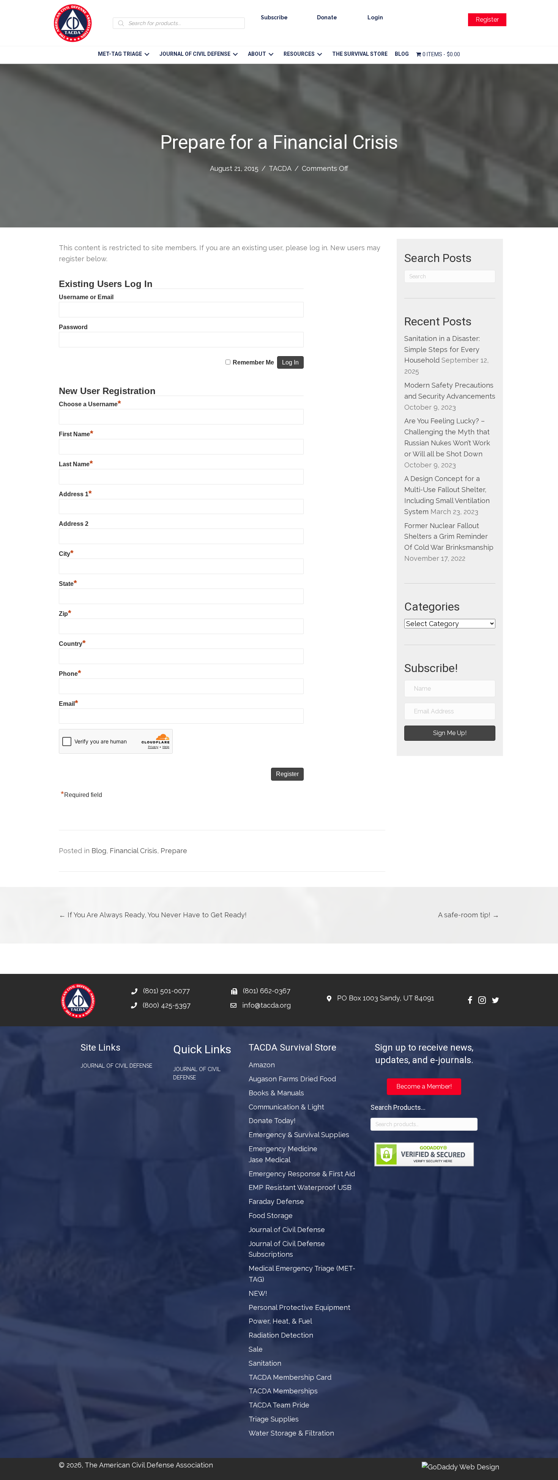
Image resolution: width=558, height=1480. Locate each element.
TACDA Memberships (283, 1391)
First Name (76, 434)
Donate (327, 17)
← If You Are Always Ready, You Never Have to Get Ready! (153, 915)
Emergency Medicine (283, 1149)
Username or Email (86, 297)
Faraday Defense (276, 1201)
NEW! (258, 1293)
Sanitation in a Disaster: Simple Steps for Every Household (442, 349)
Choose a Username (90, 404)
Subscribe (274, 17)
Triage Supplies (274, 1419)
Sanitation (265, 1363)
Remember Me (253, 362)
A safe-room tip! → (468, 915)
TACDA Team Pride (279, 1405)
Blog (98, 851)
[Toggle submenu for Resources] (319, 54)
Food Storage (271, 1216)
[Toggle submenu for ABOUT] (271, 54)
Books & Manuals (276, 1093)
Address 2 (73, 524)
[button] (449, 733)
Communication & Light (286, 1107)
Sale (256, 1349)
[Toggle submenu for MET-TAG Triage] (147, 54)
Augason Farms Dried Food (292, 1079)
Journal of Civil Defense (116, 1066)
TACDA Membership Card (290, 1377)
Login (375, 17)
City (66, 554)
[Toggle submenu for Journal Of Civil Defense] (235, 54)
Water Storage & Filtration (291, 1433)
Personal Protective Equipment (299, 1307)
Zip (65, 614)
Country (72, 644)
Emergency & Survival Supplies (299, 1135)
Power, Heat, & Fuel (280, 1321)
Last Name (76, 464)
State (68, 584)
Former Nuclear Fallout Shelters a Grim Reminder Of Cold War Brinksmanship (448, 537)
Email (68, 704)
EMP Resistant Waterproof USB (300, 1187)
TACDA (280, 168)
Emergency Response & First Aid (302, 1174)
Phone (70, 674)
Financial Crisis (133, 851)
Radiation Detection (281, 1335)
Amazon (262, 1065)
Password (73, 327)
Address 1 (75, 494)
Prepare (174, 851)
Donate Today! (272, 1121)
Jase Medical (269, 1160)
